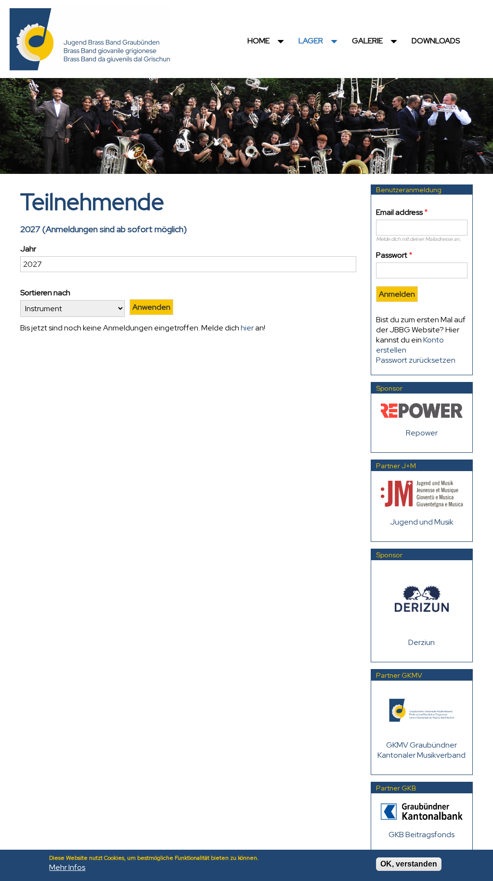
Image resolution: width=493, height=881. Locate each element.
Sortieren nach (45, 293)
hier (247, 328)
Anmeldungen (72, 229)
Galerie (376, 44)
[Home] (89, 38)
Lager (319, 44)
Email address (399, 212)
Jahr (28, 249)
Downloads (436, 41)
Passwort (391, 255)
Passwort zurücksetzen (415, 360)
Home (267, 44)
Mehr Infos (67, 867)
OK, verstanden (408, 864)
